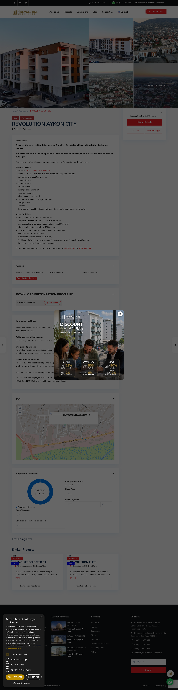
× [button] (41, 617)
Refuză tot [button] (33, 677)
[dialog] (23, 650)
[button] (24, 683)
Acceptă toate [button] (15, 677)
